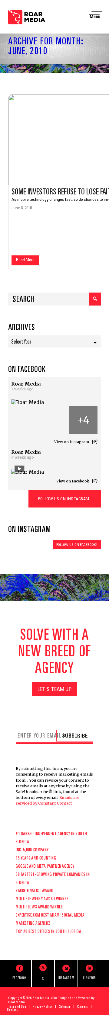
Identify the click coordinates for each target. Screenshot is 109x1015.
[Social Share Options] (95, 442)
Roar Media (26, 384)
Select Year (21, 342)
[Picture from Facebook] (26, 420)
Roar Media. (17, 1002)
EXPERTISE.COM (28, 915)
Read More (25, 260)
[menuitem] (17, 1006)
